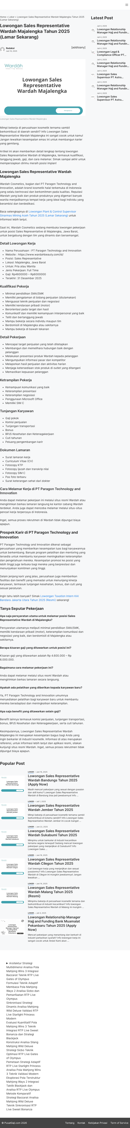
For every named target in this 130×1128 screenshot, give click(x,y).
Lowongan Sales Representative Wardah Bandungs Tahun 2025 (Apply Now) (53, 780)
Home (3, 16)
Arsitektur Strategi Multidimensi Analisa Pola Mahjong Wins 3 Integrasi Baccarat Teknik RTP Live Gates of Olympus (22, 971)
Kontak (81, 1122)
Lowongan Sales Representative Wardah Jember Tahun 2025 (53, 808)
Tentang (69, 1122)
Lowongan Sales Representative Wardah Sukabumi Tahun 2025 (53, 833)
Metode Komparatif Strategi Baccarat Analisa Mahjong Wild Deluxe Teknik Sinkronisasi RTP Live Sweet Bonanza (22, 1101)
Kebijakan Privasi (97, 1122)
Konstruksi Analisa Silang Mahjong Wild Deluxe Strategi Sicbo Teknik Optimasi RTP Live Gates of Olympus (22, 1050)
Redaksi (10, 48)
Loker (11, 16)
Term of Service (119, 1122)
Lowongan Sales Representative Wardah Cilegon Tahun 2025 (53, 861)
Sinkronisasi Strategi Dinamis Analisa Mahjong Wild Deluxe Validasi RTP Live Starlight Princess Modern (22, 1010)
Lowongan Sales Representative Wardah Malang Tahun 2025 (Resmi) (53, 892)
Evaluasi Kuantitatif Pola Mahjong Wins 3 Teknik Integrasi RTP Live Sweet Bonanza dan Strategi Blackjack (22, 1030)
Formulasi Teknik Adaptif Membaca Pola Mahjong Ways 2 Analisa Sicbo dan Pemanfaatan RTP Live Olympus (22, 990)
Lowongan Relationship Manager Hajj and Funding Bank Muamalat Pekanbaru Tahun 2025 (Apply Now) (54, 923)
